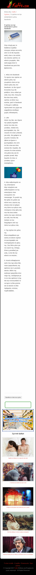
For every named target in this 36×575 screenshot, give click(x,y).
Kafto (16, 568)
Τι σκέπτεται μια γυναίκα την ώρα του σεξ (18, 482)
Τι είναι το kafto (8, 563)
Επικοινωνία (25, 563)
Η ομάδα (17, 563)
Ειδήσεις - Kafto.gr (18, 4)
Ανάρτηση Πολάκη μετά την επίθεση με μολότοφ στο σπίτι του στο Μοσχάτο (18, 554)
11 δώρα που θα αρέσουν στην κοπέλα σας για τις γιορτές (18, 507)
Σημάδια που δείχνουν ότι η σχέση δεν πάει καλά (18, 458)
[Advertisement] (13, 342)
